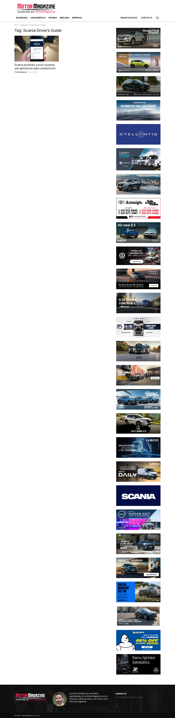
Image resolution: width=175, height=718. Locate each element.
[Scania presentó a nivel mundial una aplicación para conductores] (36, 48)
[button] (157, 17)
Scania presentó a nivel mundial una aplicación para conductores (35, 66)
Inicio (16, 25)
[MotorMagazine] (36, 8)
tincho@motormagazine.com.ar (129, 697)
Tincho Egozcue (20, 72)
